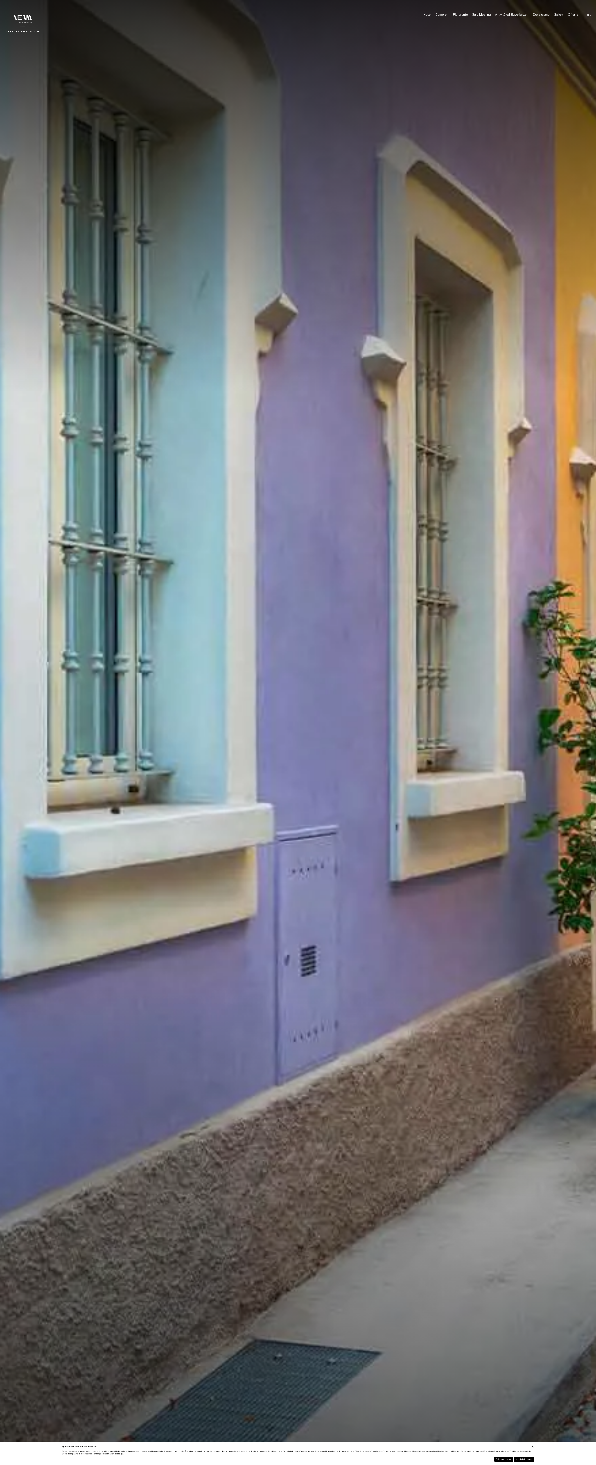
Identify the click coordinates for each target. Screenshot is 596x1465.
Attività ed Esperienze (510, 15)
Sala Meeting (481, 15)
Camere (441, 15)
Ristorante (460, 15)
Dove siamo (541, 15)
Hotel (427, 15)
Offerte (573, 15)
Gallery (559, 15)
